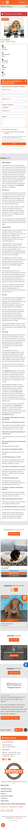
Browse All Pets (14, 534)
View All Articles (14, 673)
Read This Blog (6, 718)
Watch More (14, 640)
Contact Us (4, 798)
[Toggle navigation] (3, 2)
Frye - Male (5, 567)
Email (6, 110)
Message (4, 116)
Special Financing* (6, 791)
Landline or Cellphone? (8, 104)
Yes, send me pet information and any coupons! (14, 132)
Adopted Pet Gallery (7, 796)
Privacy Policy (5, 141)
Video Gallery (5, 801)
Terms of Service (14, 141)
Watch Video (14, 655)
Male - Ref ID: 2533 (7, 624)
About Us (3, 793)
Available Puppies (6, 789)
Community (5, 695)
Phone (6, 99)
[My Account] (26, 6)
